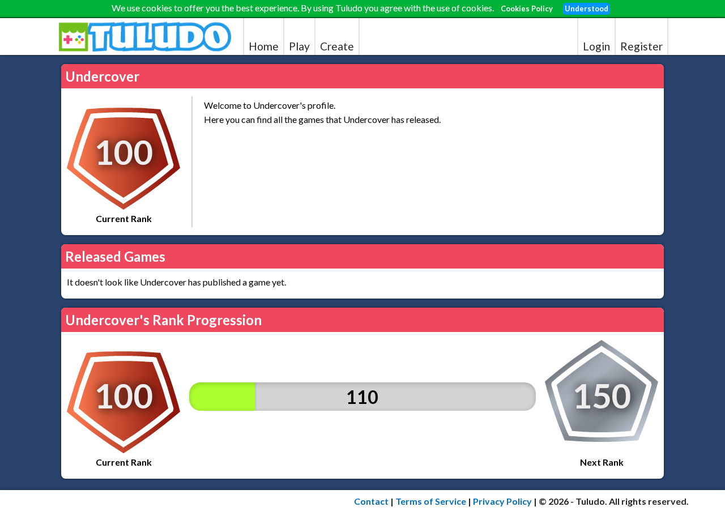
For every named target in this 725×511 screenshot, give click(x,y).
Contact (371, 501)
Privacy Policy (502, 501)
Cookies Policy (527, 8)
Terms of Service (430, 501)
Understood (586, 8)
